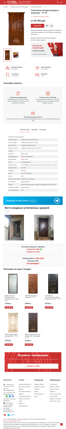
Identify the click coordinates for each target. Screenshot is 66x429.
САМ (22, 165)
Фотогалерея (54, 396)
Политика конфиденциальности (12, 421)
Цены (36, 396)
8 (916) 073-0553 (38, 51)
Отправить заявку (33, 366)
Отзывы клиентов (55, 394)
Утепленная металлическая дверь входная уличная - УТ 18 (53, 297)
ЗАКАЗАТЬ (37, 26)
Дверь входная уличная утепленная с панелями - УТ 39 (33, 336)
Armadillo (23, 173)
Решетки (37, 389)
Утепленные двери (36, 7)
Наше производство (25, 384)
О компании (53, 384)
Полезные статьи (55, 401)
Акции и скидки (54, 386)
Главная (5, 7)
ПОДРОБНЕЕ (9, 307)
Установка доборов (25, 396)
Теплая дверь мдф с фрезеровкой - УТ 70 (11, 335)
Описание (34, 129)
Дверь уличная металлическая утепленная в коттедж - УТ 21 (12, 298)
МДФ (22, 156)
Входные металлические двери (19, 7)
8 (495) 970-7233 (33, 252)
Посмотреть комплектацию (41, 16)
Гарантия (52, 391)
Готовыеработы (12, 415)
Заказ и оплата (54, 389)
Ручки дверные (39, 394)
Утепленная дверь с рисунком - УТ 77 (31, 296)
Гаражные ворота (39, 386)
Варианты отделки (55, 398)
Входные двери (39, 384)
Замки (36, 391)
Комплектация (25, 129)
